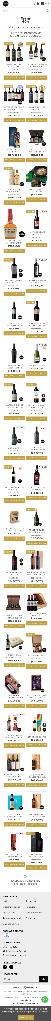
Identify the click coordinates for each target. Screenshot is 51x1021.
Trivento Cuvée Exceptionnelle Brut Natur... (37, 531)
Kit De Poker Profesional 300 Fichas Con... (36, 151)
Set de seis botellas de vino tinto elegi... (14, 108)
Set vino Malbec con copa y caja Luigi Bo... (37, 815)
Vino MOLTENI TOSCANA (14, 449)
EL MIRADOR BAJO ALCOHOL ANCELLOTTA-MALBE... (36, 233)
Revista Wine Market (13, 918)
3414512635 (11, 947)
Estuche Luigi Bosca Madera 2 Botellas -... (37, 573)
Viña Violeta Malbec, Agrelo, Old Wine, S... (14, 367)
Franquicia (30, 907)
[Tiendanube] (25, 988)
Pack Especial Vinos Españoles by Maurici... (37, 65)
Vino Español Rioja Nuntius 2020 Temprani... (14, 488)
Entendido (25, 1017)
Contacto (30, 918)
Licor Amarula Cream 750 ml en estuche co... (14, 736)
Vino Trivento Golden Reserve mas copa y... (37, 776)
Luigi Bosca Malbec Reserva (14, 573)
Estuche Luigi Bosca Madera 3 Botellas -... (14, 775)
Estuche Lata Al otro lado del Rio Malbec (36, 736)
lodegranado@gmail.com (18, 951)
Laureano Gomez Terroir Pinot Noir (14, 406)
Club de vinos (9, 912)
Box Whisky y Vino (36, 655)
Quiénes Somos (11, 924)
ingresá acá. (25, 1000)
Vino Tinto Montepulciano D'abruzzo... (37, 449)
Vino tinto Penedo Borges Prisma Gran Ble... (14, 281)
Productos (31, 901)
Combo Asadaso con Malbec (14, 65)
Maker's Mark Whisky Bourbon (14, 242)
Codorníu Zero (37, 365)
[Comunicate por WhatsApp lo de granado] (44, 999)
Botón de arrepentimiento (25, 1003)
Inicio (5, 901)
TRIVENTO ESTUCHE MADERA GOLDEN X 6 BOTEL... (14, 617)
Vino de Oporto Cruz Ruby (37, 489)
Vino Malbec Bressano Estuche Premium (37, 855)
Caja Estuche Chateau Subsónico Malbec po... (14, 815)
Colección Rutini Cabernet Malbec (37, 324)
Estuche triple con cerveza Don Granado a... (14, 529)
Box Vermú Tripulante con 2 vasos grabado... (14, 696)
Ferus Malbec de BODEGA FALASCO (14, 324)
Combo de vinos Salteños (37, 108)
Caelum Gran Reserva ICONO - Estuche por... (14, 656)
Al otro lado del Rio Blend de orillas (37, 406)
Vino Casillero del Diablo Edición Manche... (14, 855)
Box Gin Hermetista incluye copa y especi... (36, 696)
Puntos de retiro (34, 912)
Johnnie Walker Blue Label (14, 151)
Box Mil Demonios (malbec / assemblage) (37, 614)
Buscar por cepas (11, 907)
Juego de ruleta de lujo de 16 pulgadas (37, 190)
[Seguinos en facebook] (11, 967)
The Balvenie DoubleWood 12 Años (14, 190)
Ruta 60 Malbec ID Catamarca (37, 281)
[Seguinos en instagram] (5, 967)
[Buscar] (48, 10)
